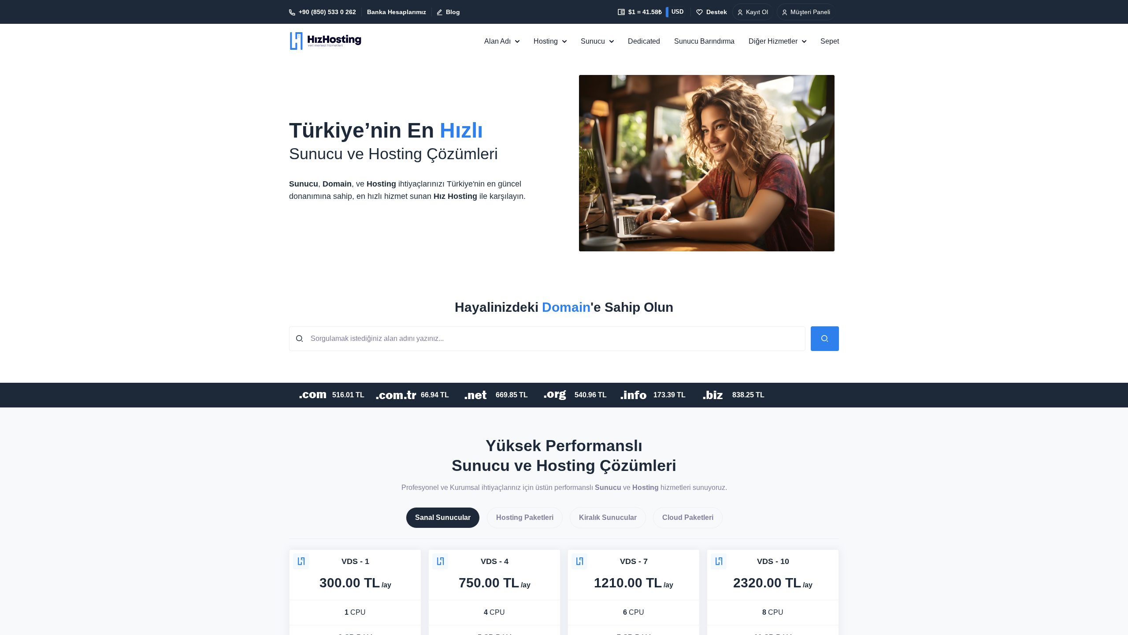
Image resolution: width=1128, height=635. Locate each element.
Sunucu (593, 41)
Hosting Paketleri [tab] (524, 517)
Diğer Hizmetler (773, 41)
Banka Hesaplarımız (396, 11)
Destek (716, 11)
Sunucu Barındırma (704, 41)
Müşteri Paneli (810, 11)
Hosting (546, 41)
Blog (453, 11)
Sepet (829, 41)
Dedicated (644, 41)
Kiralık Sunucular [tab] (608, 517)
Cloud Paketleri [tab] (687, 517)
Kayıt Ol (757, 11)
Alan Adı (497, 41)
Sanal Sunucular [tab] (443, 517)
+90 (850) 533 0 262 (327, 11)
